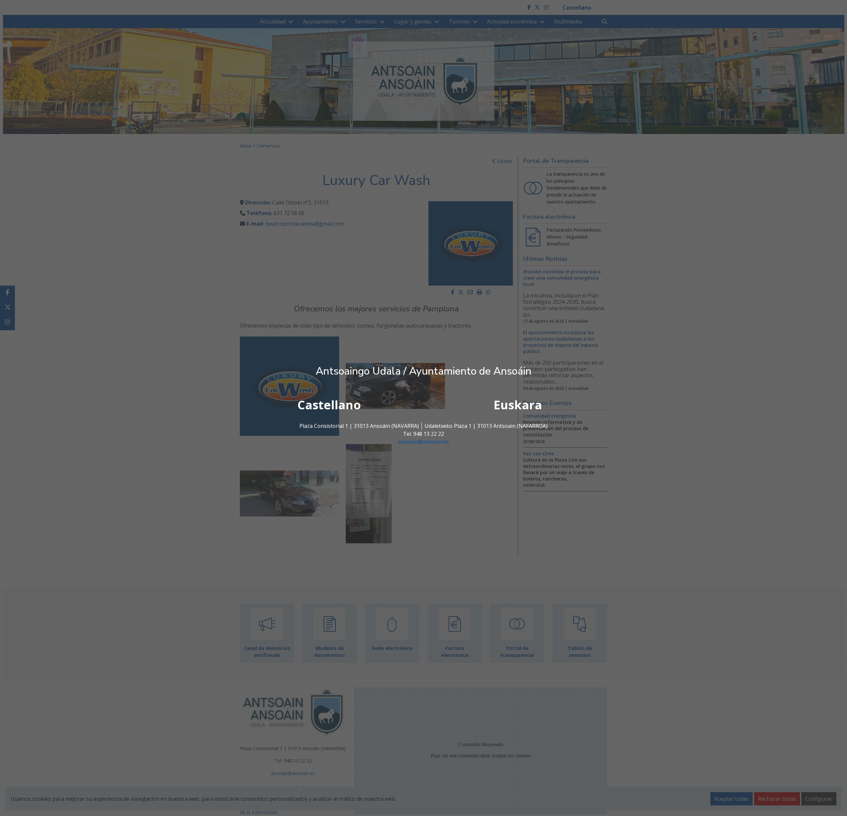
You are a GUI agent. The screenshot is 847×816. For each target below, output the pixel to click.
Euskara (518, 405)
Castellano (329, 405)
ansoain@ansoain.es (423, 441)
